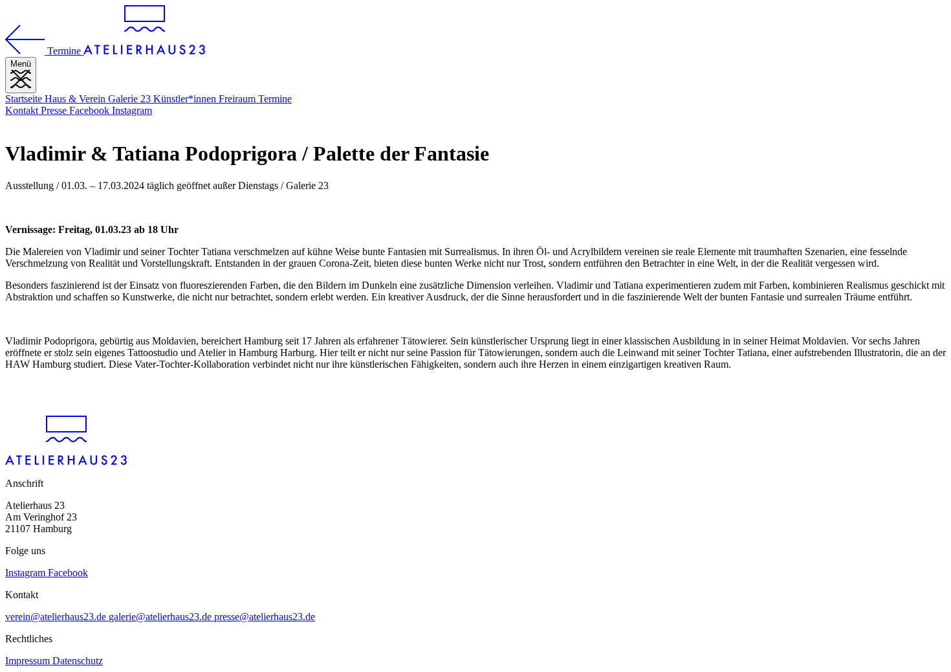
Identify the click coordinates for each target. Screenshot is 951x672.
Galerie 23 (130, 98)
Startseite (25, 98)
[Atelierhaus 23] (144, 50)
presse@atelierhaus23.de (264, 616)
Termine (275, 98)
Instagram (132, 110)
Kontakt (23, 110)
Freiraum (238, 98)
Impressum (28, 660)
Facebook (90, 110)
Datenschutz (77, 660)
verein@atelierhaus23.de (57, 616)
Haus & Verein (76, 98)
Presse (55, 110)
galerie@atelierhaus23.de (161, 616)
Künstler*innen (186, 98)
